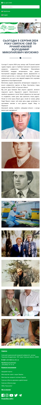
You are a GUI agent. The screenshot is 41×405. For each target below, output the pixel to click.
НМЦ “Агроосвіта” (6, 386)
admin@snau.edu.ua (12, 360)
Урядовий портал (6, 371)
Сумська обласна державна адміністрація (14, 380)
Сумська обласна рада (8, 383)
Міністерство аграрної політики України (13, 377)
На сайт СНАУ (7, 3)
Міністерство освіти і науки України (12, 374)
